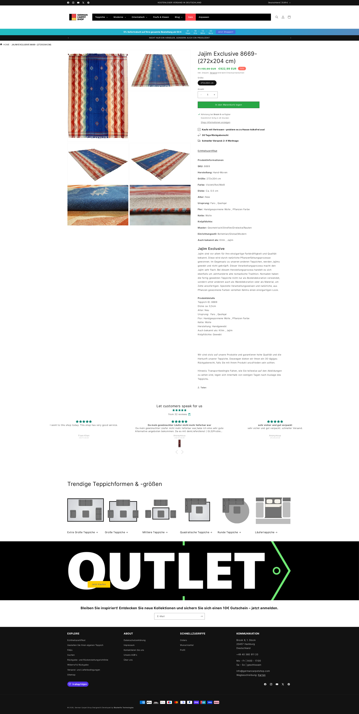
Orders (183, 640)
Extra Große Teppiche (81, 532)
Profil (182, 650)
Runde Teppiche (228, 532)
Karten (262, 675)
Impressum (129, 645)
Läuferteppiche (264, 532)
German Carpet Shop (83, 708)
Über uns (128, 660)
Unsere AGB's (130, 655)
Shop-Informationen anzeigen (215, 122)
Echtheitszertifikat (207, 150)
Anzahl (201, 89)
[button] (277, 17)
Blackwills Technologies (124, 708)
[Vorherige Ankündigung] (68, 38)
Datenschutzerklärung (135, 640)
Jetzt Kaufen (99, 584)
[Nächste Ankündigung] (291, 38)
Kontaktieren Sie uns (134, 650)
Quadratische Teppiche (194, 532)
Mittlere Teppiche (153, 532)
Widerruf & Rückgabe (77, 665)
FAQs (69, 650)
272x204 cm (207, 83)
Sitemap (71, 674)
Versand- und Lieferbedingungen (83, 670)
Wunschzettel (187, 645)
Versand (213, 73)
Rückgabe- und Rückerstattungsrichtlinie (87, 660)
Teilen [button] (203, 387)
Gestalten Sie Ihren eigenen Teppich (85, 645)
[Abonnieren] (201, 616)
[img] (179, 410)
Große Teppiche (115, 532)
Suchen (71, 655)
